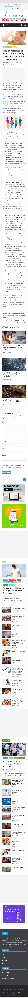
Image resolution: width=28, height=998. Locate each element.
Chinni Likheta (13, 769)
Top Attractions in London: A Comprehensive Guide (18, 868)
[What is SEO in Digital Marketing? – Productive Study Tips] (14, 749)
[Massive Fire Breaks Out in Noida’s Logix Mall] (6, 610)
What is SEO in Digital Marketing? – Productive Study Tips (13, 764)
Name (4, 442)
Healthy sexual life (16, 64)
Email (3, 448)
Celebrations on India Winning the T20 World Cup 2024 (17, 660)
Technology (4, 960)
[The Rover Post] (3, 25)
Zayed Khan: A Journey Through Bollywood (17, 626)
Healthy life (10, 64)
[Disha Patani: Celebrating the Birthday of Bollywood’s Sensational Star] (6, 683)
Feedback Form (5, 972)
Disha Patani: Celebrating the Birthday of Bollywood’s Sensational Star (18, 682)
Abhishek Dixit (7, 62)
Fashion (19, 579)
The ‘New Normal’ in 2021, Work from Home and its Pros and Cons (13, 348)
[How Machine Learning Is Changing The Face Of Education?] (14, 358)
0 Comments (20, 62)
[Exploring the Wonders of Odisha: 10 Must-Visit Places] (6, 619)
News (19, 582)
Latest (14, 47)
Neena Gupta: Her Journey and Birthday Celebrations (18, 652)
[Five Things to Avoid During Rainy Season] (6, 634)
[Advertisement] (14, 74)
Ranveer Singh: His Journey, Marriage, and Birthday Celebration (14, 590)
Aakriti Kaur (12, 596)
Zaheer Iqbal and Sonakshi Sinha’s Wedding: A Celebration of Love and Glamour (18, 643)
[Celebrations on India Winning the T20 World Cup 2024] (6, 661)
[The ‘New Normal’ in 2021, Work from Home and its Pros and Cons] (14, 331)
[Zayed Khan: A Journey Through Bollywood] (6, 627)
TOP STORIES (5, 584)
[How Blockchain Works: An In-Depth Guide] (6, 801)
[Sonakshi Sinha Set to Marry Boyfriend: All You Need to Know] (6, 703)
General (10, 582)
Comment (5, 422)
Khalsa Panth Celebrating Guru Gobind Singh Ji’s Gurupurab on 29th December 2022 (14, 315)
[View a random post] (24, 25)
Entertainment (13, 579)
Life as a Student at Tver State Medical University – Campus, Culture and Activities (18, 782)
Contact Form (5, 975)
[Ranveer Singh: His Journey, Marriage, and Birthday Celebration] (14, 570)
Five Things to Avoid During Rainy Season (18, 633)
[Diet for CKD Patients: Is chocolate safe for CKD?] (14, 385)
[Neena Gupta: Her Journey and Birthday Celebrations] (6, 653)
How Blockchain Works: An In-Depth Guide (18, 800)
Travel (3, 954)
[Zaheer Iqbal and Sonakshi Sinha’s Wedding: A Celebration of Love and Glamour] (6, 644)
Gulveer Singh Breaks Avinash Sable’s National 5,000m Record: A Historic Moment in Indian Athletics (18, 692)
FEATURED (5, 47)
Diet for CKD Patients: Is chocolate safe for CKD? (11, 401)
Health (10, 47)
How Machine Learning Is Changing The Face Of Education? (11, 375)
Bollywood (5, 579)
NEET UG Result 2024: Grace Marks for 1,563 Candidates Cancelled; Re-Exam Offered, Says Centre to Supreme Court (18, 671)
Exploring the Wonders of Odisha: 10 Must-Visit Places (18, 618)
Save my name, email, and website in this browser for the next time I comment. (13, 466)
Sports (3, 957)
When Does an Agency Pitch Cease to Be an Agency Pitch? (14, 322)
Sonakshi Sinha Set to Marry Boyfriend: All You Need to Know (18, 702)
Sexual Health (6, 66)
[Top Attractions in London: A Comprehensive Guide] (6, 869)
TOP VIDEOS (12, 584)
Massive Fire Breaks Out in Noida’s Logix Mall (18, 609)
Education (5, 758)
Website (4, 455)
